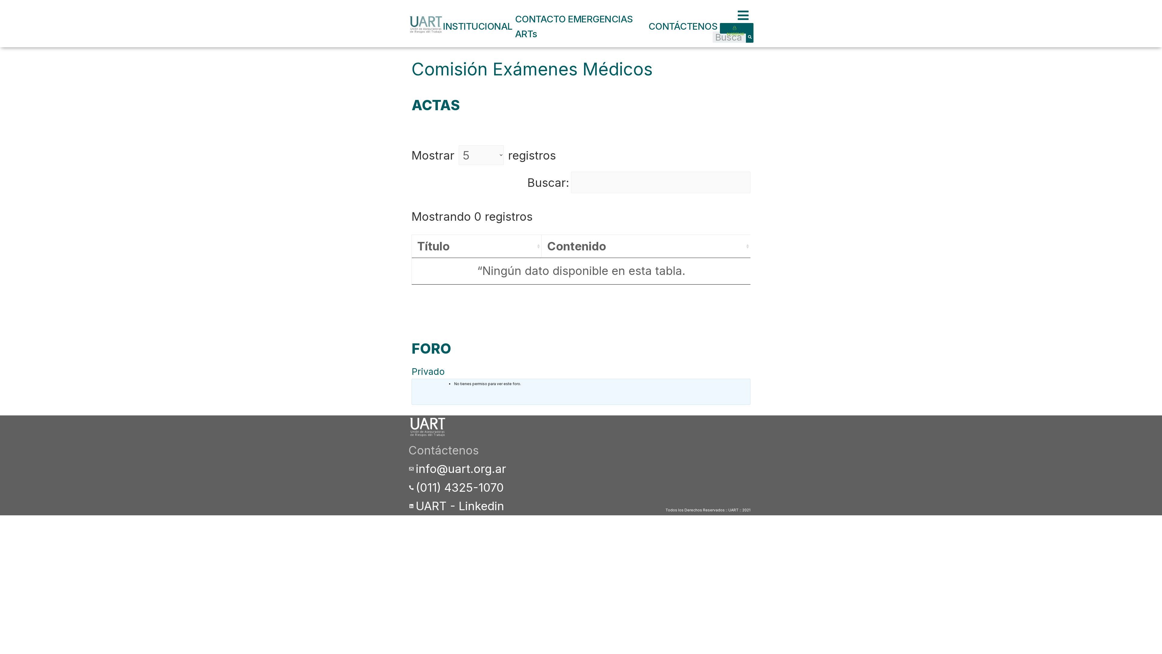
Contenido (576, 246)
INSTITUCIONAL (478, 26)
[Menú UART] (745, 15)
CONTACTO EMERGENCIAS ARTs (574, 26)
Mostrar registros (484, 155)
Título (433, 246)
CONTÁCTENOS (683, 26)
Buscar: (548, 183)
